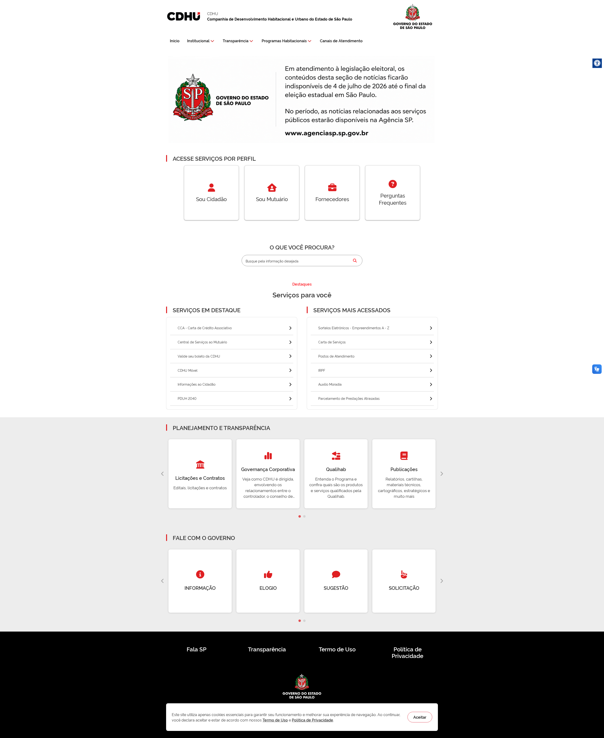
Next (441, 474)
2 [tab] (304, 516)
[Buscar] (355, 260)
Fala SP (196, 649)
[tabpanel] (200, 473)
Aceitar (419, 717)
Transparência (235, 40)
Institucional (198, 40)
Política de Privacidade (407, 652)
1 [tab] (299, 516)
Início (175, 40)
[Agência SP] (328, 133)
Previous (162, 474)
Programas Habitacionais (284, 40)
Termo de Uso (337, 649)
